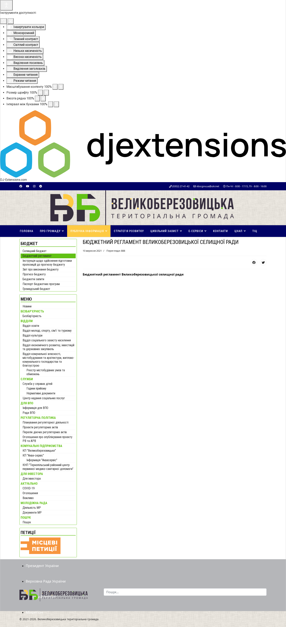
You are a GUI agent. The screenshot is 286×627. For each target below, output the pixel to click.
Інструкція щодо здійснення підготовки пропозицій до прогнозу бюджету (47, 262)
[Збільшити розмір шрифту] (46, 93)
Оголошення (30, 493)
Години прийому (36, 388)
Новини (27, 306)
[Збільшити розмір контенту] (60, 87)
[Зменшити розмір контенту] (55, 87)
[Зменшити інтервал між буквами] (50, 104)
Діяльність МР (32, 508)
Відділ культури (32, 335)
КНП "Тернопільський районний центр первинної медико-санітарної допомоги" (48, 467)
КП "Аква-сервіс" (33, 455)
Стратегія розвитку (129, 231)
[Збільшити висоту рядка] (43, 98)
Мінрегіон (34, 612)
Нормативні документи (40, 393)
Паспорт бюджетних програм (41, 284)
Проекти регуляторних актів (40, 427)
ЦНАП (238, 231)
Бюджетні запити (33, 279)
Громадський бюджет (36, 289)
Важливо (28, 498)
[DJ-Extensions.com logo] (143, 143)
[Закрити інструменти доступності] (11, 21)
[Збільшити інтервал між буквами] (56, 104)
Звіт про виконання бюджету (41, 269)
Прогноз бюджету (34, 274)
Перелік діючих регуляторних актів (45, 432)
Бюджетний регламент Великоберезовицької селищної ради (133, 274)
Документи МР (32, 512)
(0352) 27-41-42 (180, 186)
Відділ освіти (31, 326)
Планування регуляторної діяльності (45, 422)
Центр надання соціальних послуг (44, 398)
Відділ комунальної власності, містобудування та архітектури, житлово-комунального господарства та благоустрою (48, 359)
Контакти (220, 231)
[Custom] (40, 186)
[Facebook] (20, 186)
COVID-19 (29, 488)
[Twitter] (263, 262)
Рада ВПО (29, 413)
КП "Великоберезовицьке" (39, 450)
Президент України (42, 565)
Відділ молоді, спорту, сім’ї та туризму (47, 330)
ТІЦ (254, 231)
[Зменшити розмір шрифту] (40, 93)
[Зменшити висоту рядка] (37, 98)
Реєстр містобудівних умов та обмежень (45, 372)
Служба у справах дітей (37, 384)
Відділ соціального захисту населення (47, 340)
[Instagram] (34, 186)
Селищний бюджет (34, 251)
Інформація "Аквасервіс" (41, 460)
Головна (26, 231)
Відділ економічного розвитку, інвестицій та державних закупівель (48, 347)
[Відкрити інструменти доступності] (6, 5)
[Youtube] (27, 186)
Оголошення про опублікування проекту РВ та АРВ (47, 439)
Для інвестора (32, 478)
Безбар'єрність (32, 316)
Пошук (27, 522)
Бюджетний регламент (37, 256)
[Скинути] (3, 21)
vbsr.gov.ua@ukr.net (208, 186)
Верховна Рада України (46, 581)
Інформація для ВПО (35, 408)
